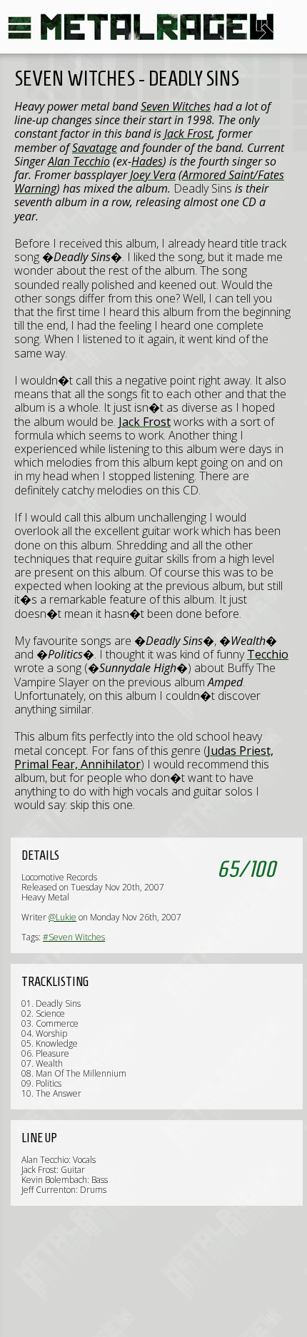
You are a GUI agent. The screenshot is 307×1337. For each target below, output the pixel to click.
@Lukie (62, 917)
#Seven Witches (74, 937)
